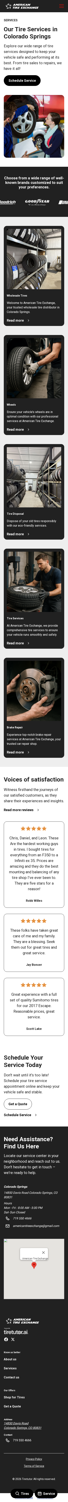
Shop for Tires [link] (14, 1397)
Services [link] (10, 1368)
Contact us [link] (11, 1377)
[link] (22, 1320)
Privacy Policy (34, 1459)
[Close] (43, 1252)
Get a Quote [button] (17, 1104)
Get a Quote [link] (12, 1406)
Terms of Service (34, 1466)
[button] (21, 6)
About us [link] (10, 1359)
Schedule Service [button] (22, 81)
